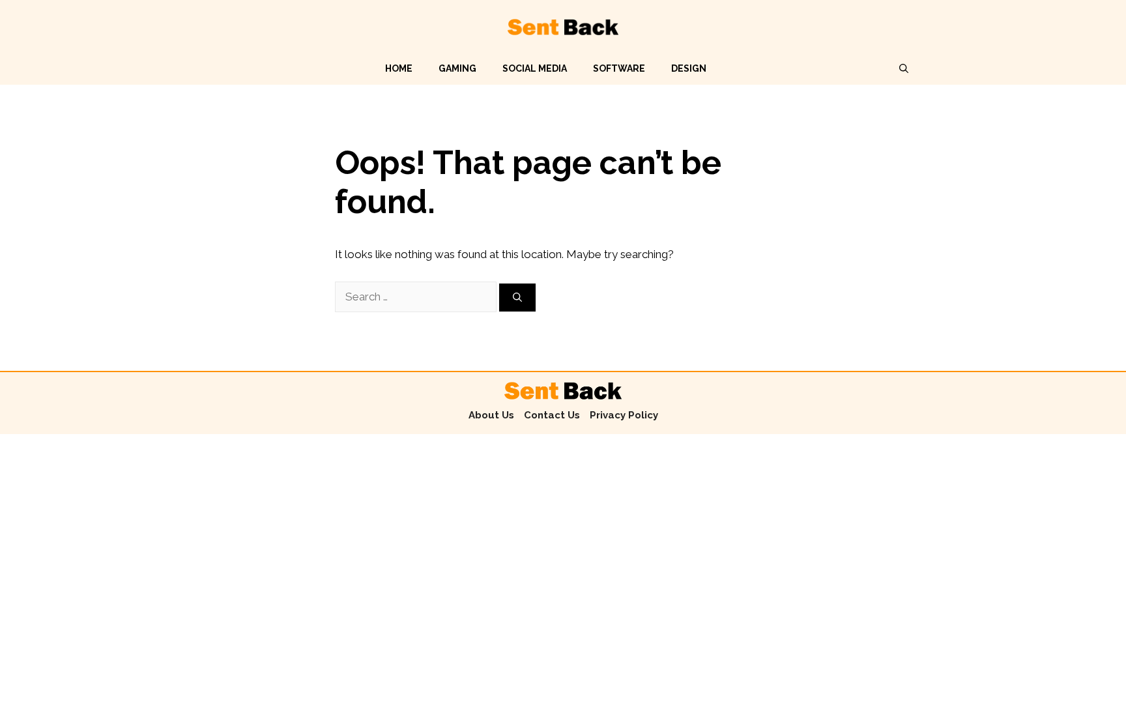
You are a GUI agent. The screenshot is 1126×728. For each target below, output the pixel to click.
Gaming (457, 68)
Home (398, 68)
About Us (491, 415)
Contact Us (552, 415)
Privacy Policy (624, 415)
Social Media (534, 68)
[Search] (517, 298)
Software (619, 68)
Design (688, 68)
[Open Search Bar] (903, 68)
